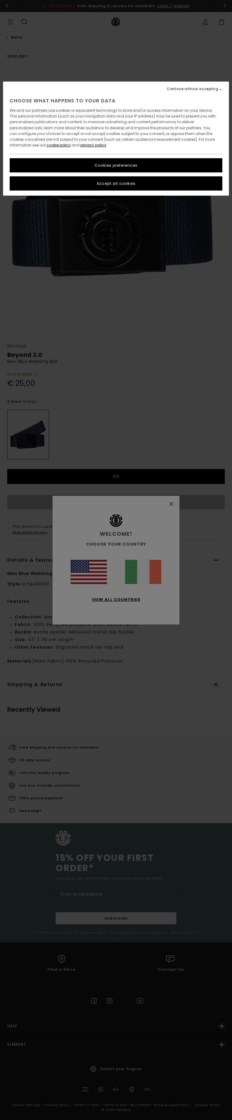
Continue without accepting (192, 89)
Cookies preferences (116, 165)
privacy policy (93, 145)
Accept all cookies (116, 183)
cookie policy (59, 145)
